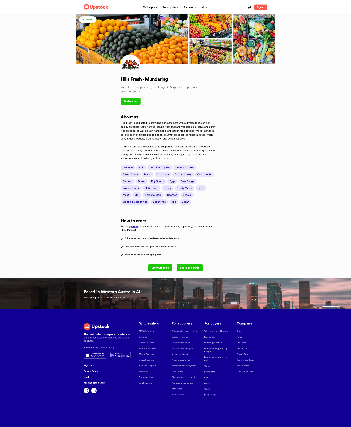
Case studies (177, 371)
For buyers (189, 7)
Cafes (207, 366)
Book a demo (178, 394)
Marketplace (150, 7)
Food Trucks (210, 395)
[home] (96, 7)
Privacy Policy (243, 354)
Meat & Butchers (146, 354)
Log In (87, 377)
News (239, 337)
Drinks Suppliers (146, 360)
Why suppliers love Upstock (184, 331)
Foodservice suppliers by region (215, 358)
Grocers (208, 383)
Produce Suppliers (147, 348)
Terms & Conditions (245, 360)
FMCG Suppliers (146, 331)
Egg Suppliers (145, 383)
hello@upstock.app (94, 382)
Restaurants (209, 372)
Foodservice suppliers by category (215, 350)
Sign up (261, 7)
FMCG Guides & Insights (182, 348)
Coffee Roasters (146, 342)
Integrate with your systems (184, 366)
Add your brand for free (182, 383)
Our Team (241, 342)
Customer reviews (180, 337)
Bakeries (143, 337)
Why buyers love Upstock (216, 331)
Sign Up (88, 365)
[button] (150, 7)
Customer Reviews (245, 371)
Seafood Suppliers (147, 366)
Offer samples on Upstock (183, 377)
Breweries (143, 371)
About (204, 7)
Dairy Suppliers (146, 377)
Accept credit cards (180, 354)
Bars (206, 377)
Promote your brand (181, 360)
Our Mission (242, 348)
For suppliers (170, 7)
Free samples (210, 337)
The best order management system (106, 334)
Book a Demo (91, 371)
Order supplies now (213, 342)
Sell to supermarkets (181, 342)
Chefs (207, 389)
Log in (248, 7)
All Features (177, 389)
